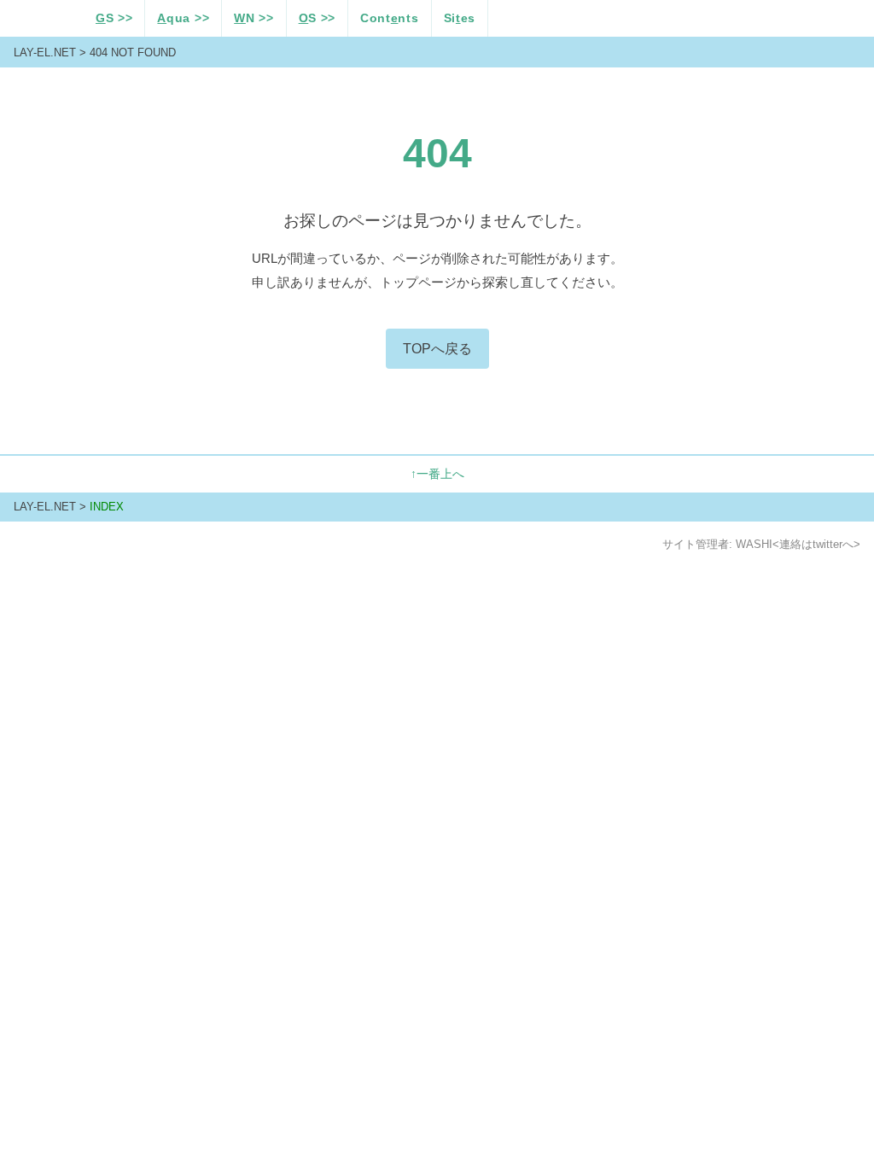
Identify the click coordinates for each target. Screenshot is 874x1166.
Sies (459, 18)
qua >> (183, 18)
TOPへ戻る (437, 348)
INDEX (107, 506)
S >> (114, 18)
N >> (253, 18)
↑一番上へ (437, 474)
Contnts (389, 18)
